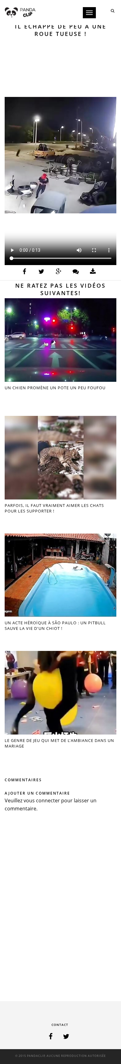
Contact (60, 1025)
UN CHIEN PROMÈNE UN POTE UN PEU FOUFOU (55, 387)
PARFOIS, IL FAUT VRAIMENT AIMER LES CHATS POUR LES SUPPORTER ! (54, 508)
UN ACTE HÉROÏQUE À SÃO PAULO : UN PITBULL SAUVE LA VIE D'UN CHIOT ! (55, 625)
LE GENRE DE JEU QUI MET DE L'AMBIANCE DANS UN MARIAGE (59, 743)
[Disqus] (60, 908)
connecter (48, 800)
